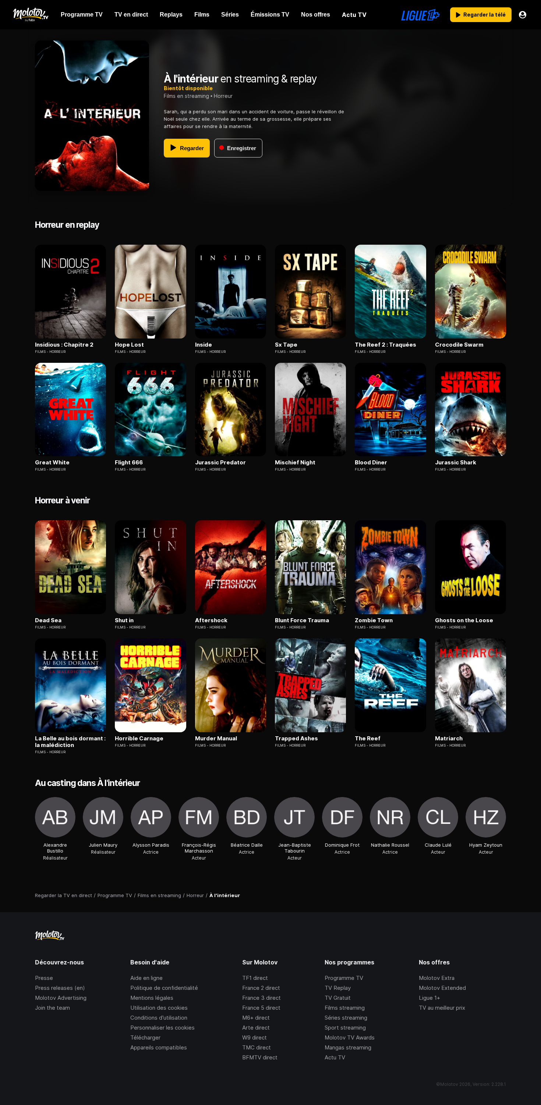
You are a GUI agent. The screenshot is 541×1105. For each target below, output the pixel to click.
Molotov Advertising (60, 997)
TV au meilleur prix (442, 1007)
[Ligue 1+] (420, 14)
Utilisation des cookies (159, 1007)
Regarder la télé (484, 14)
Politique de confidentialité (164, 987)
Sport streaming (345, 1027)
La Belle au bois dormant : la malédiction (70, 741)
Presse (44, 977)
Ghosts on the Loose (464, 620)
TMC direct (256, 1047)
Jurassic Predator (220, 462)
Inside (203, 344)
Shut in (124, 620)
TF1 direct (255, 977)
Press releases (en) (60, 987)
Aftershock (211, 620)
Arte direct (256, 1027)
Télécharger (145, 1037)
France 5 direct (261, 1007)
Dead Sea (48, 620)
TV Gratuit (338, 997)
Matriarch (449, 738)
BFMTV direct (259, 1057)
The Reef (368, 738)
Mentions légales (151, 997)
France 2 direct (261, 987)
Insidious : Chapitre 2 (64, 344)
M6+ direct (256, 1017)
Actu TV (335, 1057)
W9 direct (254, 1037)
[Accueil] (30, 14)
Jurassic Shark (455, 462)
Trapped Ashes (296, 738)
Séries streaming (346, 1017)
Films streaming (345, 1007)
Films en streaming (186, 96)
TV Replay (338, 987)
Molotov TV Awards (350, 1037)
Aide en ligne (146, 977)
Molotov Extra (437, 977)
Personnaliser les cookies (162, 1027)
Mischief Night (295, 462)
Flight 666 (129, 462)
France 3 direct (261, 997)
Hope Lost (129, 344)
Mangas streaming (348, 1047)
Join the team (52, 1007)
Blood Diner (371, 462)
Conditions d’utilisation (158, 1017)
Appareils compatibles (158, 1047)
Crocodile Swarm (459, 344)
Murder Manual (216, 738)
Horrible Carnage (139, 738)
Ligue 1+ (429, 997)
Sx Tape (286, 344)
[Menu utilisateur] (522, 14)
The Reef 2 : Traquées (385, 344)
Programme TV (344, 977)
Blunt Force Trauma (302, 620)
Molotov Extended (442, 987)
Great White (52, 462)
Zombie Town (374, 620)
